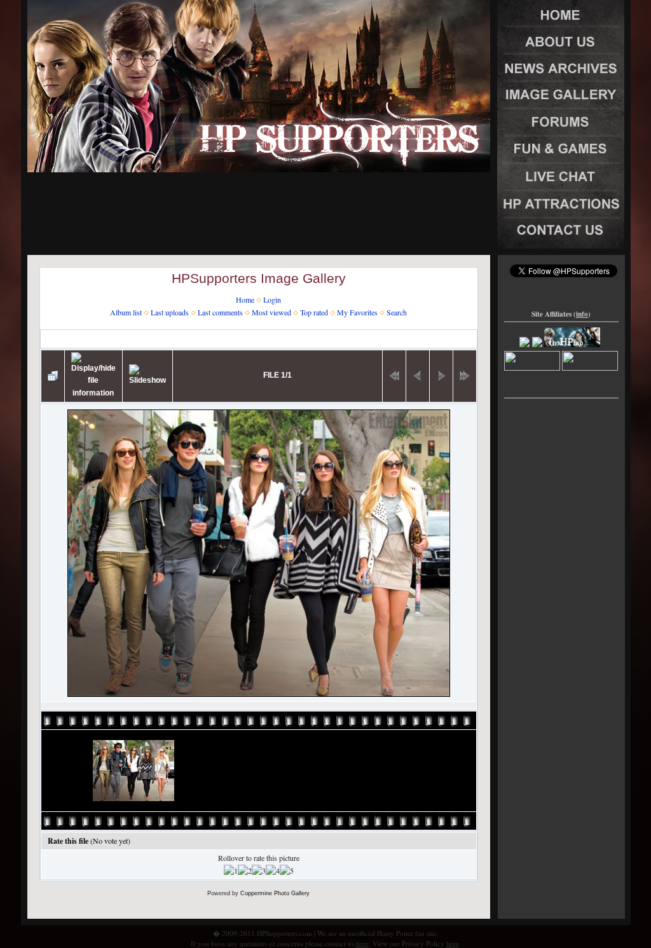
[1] (231, 871)
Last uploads (170, 312)
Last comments (220, 312)
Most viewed (271, 312)
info (582, 314)
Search (397, 312)
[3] (259, 871)
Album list (126, 312)
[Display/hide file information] (93, 376)
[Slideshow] (147, 375)
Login (272, 299)
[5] (287, 871)
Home (245, 299)
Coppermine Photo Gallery (275, 893)
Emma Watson (189, 338)
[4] (273, 871)
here (362, 943)
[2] (245, 871)
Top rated (314, 312)
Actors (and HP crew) (116, 338)
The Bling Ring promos (265, 338)
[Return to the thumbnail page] (52, 376)
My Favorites (357, 312)
